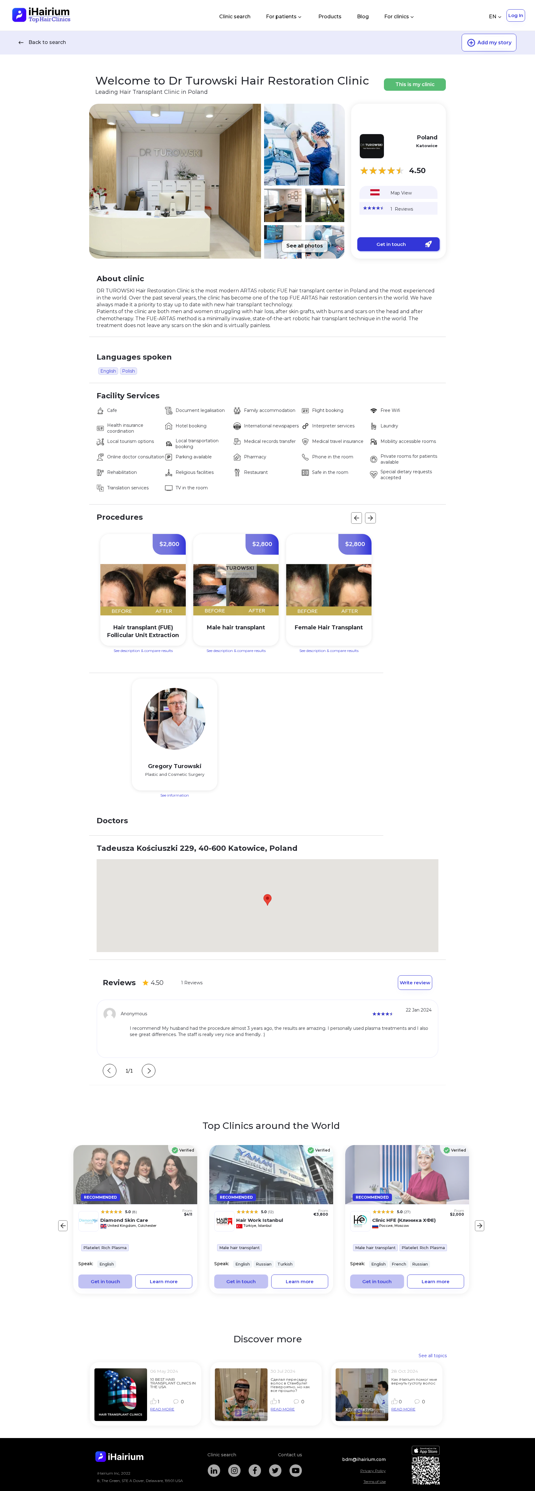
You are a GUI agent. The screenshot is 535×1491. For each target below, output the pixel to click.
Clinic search (234, 17)
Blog (363, 17)
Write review (415, 983)
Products (329, 17)
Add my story (494, 43)
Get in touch (391, 244)
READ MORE (162, 1409)
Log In (515, 15)
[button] (267, 900)
